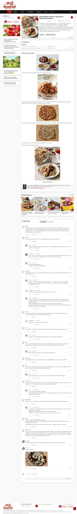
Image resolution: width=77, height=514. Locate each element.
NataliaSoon (31, 252)
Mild (29, 243)
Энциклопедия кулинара (30, 12)
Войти (71, 11)
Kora (35, 372)
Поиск (9, 11)
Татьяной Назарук (35, 186)
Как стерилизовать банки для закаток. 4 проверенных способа (11, 40)
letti (34, 333)
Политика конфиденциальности (46, 504)
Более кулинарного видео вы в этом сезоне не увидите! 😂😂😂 (11, 72)
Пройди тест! (22, 12)
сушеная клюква (51, 48)
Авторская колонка (38, 12)
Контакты (52, 11)
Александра (36, 388)
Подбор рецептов (15, 12)
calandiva (36, 278)
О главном (45, 11)
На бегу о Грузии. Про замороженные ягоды (10, 83)
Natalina (27, 446)
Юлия (35, 349)
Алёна (35, 243)
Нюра (38, 319)
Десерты (42, 34)
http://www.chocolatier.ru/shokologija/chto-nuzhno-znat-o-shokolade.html (44, 411)
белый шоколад (51, 46)
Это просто (40, 188)
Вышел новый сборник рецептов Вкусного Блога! (11, 77)
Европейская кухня (50, 34)
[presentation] (70, 194)
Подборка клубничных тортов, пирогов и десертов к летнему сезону (11, 47)
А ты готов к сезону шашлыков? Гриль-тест (10, 53)
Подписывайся (13, 22)
